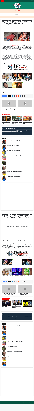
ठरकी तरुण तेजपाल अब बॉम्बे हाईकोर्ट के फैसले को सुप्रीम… (15, 166)
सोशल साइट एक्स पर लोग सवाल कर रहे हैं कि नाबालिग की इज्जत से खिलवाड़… (27, 122)
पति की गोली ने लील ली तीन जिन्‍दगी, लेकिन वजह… (14, 176)
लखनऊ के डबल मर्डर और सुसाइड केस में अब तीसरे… (14, 145)
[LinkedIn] (12, 96)
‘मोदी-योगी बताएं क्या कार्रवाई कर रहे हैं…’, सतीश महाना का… (15, 140)
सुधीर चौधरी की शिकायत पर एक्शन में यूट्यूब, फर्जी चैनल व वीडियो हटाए (6, 122)
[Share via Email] (22, 96)
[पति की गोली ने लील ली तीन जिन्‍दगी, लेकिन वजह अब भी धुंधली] (4, 178)
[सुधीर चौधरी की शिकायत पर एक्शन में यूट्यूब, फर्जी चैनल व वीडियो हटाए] (6, 118)
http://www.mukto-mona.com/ (14, 45)
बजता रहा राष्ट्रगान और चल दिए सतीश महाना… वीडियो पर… (15, 155)
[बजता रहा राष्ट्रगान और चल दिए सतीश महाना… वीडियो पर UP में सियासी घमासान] (4, 157)
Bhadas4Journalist (5, 25)
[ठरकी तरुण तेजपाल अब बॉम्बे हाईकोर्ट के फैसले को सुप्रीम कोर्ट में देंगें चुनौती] (4, 168)
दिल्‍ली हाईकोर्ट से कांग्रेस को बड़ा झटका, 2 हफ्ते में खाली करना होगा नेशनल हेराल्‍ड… (17, 122)
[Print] (24, 96)
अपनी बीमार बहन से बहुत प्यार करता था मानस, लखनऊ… (14, 171)
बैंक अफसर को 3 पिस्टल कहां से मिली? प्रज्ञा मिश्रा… (13, 150)
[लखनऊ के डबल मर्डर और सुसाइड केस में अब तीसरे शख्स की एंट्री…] (4, 147)
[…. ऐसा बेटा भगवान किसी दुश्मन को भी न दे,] (4, 163)
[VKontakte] (20, 96)
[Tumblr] (14, 96)
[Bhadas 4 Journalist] (17, 5)
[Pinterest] (16, 96)
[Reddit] (18, 96)
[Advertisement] (17, 29)
